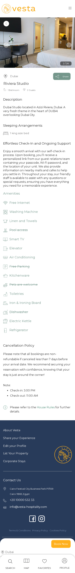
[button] (6, 45)
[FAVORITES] (44, 561)
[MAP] (26, 560)
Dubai (14, 76)
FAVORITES (44, 568)
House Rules (46, 407)
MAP (26, 568)
